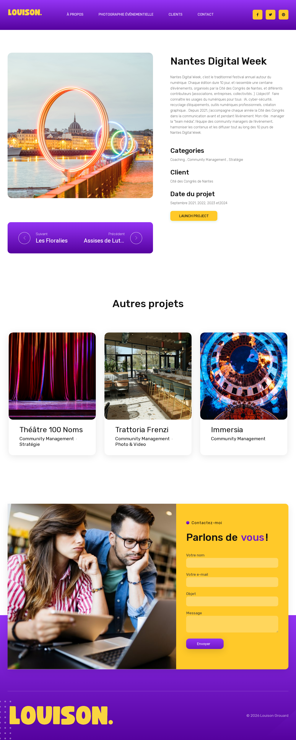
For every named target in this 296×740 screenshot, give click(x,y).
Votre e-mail (197, 574)
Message (194, 613)
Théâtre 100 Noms (51, 429)
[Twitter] (270, 15)
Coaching (177, 160)
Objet (191, 594)
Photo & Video (130, 444)
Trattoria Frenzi (141, 429)
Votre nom (195, 555)
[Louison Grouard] (25, 12)
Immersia (227, 429)
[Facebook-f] (257, 15)
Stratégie (236, 160)
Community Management (206, 160)
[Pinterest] (283, 15)
